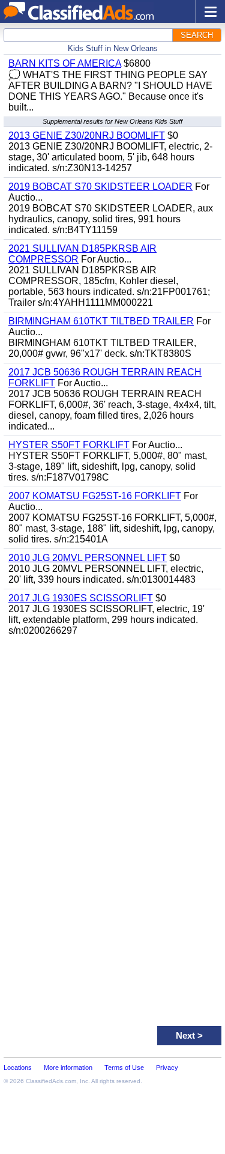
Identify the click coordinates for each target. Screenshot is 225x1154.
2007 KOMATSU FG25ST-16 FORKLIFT (94, 496)
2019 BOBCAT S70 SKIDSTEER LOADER (100, 186)
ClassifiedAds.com (51, 1081)
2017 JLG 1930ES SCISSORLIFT (80, 598)
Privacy (167, 1067)
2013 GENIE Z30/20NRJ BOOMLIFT (86, 135)
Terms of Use (124, 1067)
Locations (18, 1067)
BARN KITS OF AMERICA (64, 63)
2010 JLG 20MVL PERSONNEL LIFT (87, 558)
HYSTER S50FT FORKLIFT (69, 445)
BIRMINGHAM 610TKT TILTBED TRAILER (101, 321)
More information (68, 1067)
